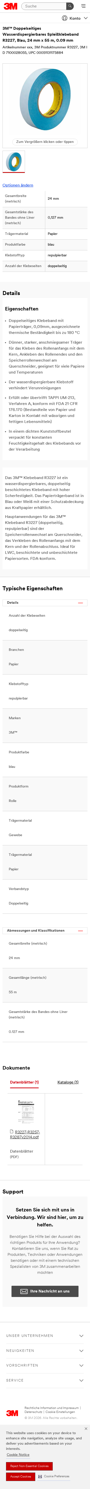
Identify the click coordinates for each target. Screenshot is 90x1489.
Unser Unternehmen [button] (30, 1336)
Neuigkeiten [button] (20, 1351)
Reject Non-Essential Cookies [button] (29, 1466)
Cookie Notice (18, 1455)
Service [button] (15, 1381)
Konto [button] (75, 19)
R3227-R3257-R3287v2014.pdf (25, 1134)
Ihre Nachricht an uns (50, 1291)
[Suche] (70, 6)
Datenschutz (33, 1412)
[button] (53, 1477)
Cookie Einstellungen (60, 1412)
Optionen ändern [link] (17, 186)
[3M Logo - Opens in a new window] (11, 6)
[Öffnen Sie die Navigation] (83, 6)
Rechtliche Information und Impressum (51, 1408)
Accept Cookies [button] (20, 1476)
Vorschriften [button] (22, 1366)
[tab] (24, 1082)
